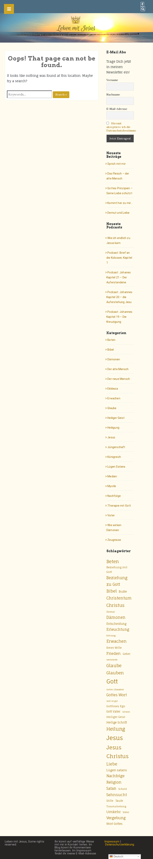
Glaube (111, 408)
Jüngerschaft (116, 447)
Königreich (114, 456)
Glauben (115, 672)
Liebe (111, 763)
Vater (111, 515)
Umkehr (113, 812)
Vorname (112, 80)
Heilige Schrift (116, 722)
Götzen (126, 711)
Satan (111, 788)
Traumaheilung (116, 806)
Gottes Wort (116, 695)
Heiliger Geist (116, 417)
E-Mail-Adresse (116, 109)
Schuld (122, 788)
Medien (112, 476)
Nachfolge (114, 495)
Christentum (118, 598)
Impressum (111, 841)
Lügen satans (116, 770)
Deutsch (118, 856)
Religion (114, 782)
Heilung (115, 729)
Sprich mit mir (116, 163)
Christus (115, 605)
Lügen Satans (116, 466)
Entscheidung (116, 623)
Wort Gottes (114, 823)
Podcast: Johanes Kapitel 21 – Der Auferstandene (118, 277)
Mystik (111, 486)
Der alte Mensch (117, 369)
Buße (123, 591)
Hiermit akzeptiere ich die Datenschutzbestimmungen (124, 127)
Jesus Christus (117, 752)
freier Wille (114, 647)
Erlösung (111, 635)
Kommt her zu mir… (119, 203)
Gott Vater (113, 711)
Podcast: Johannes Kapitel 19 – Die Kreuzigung (119, 316)
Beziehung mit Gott (116, 569)
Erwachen (113, 398)
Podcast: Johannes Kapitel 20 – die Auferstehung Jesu (119, 297)
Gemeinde (112, 659)
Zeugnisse (114, 539)
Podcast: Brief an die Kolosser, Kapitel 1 (119, 257)
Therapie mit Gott (119, 505)
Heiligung (113, 427)
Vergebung (116, 818)
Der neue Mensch (118, 378)
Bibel (110, 349)
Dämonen (113, 359)
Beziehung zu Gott (117, 581)
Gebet (126, 653)
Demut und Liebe (118, 212)
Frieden (113, 653)
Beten (111, 339)
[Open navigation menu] (9, 9)
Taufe (119, 800)
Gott (112, 681)
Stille (109, 800)
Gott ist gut (112, 701)
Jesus (111, 437)
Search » (61, 94)
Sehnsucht (116, 794)
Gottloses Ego (115, 706)
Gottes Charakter (115, 689)
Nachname (113, 94)
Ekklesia (112, 388)
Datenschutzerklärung (119, 844)
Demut (110, 611)
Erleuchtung (117, 629)
